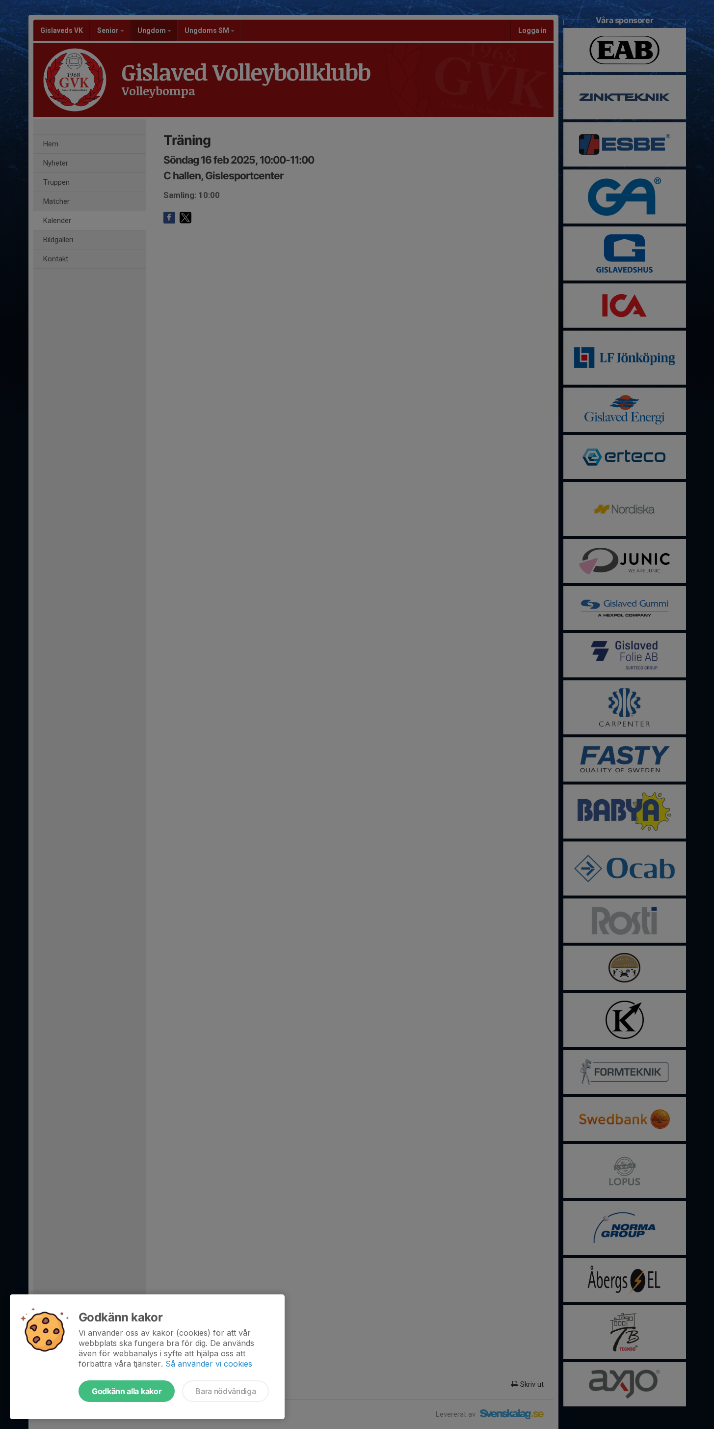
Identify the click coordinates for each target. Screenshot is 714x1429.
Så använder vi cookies (208, 1364)
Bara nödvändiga (225, 1391)
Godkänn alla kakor (126, 1391)
